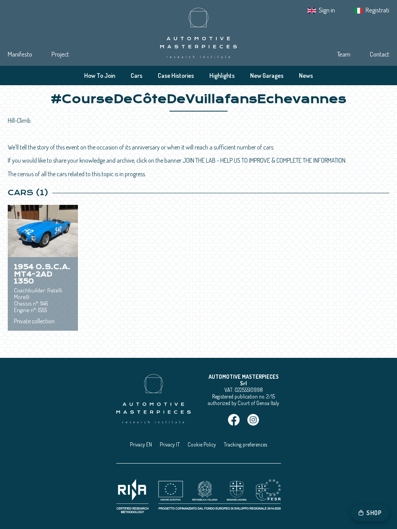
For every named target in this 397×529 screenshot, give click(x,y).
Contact (379, 54)
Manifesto (20, 54)
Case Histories (176, 75)
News (306, 75)
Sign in (327, 10)
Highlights (222, 75)
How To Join (99, 75)
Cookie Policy (202, 444)
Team (343, 54)
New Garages (266, 75)
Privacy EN (141, 444)
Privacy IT (170, 444)
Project (60, 54)
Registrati (377, 10)
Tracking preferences (245, 444)
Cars (136, 75)
